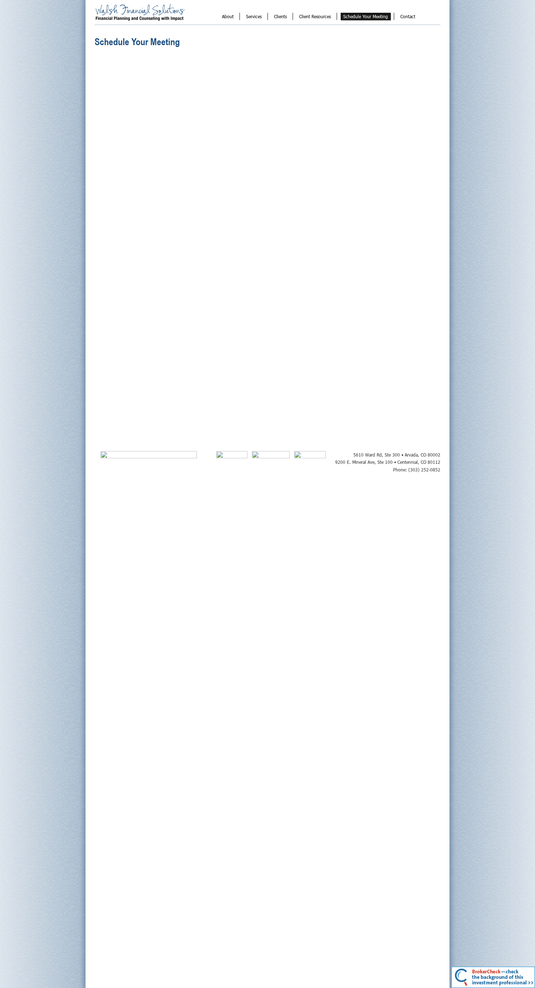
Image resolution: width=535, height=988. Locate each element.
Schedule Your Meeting (365, 16)
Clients (280, 16)
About (228, 16)
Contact (407, 16)
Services (254, 16)
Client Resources (315, 16)
